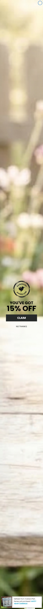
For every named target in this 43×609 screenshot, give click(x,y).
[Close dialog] (40, 3)
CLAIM (21, 318)
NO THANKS (21, 326)
